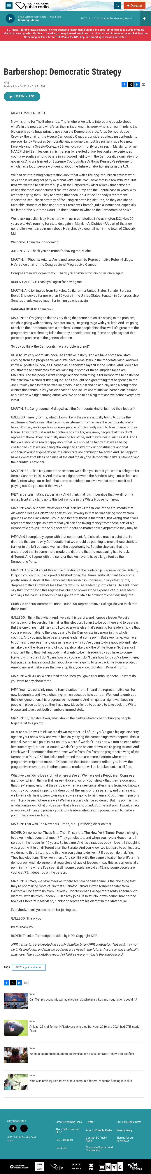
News (32, 994)
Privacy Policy (124, 1130)
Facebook (61, 1148)
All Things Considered (29, 967)
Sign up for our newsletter (125, 1139)
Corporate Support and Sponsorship (99, 1149)
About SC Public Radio (99, 1130)
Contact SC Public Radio (96, 1139)
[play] (10, 18)
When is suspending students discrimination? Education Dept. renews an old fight (81, 1054)
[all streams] (145, 18)
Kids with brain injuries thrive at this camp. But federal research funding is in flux (80, 1081)
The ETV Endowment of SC (68, 1131)
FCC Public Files (64, 1140)
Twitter (90, 1122)
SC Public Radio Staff (129, 1122)
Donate (136, 6)
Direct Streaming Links (69, 1122)
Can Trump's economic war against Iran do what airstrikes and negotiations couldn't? (83, 999)
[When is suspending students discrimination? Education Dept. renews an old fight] (16, 1055)
